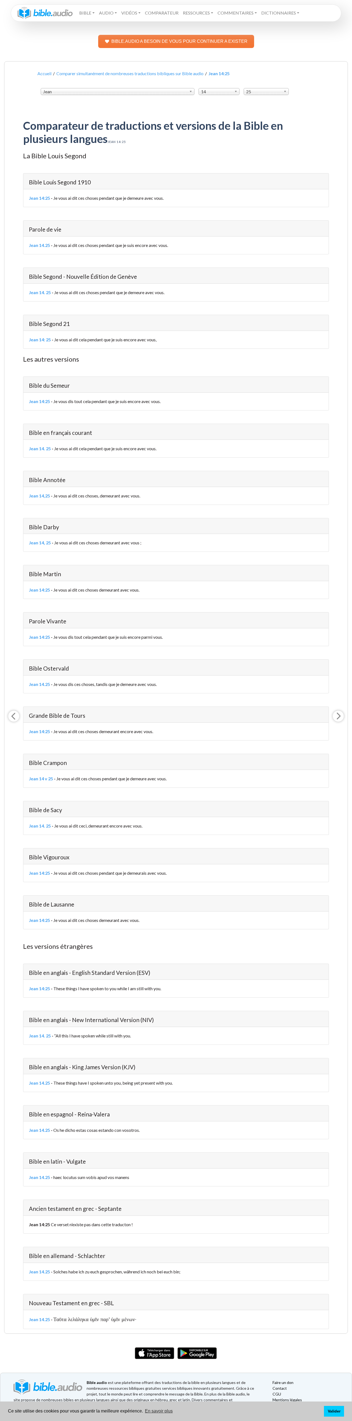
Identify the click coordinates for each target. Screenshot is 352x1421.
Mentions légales (287, 1399)
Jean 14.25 (39, 245)
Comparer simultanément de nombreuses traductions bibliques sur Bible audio (130, 73)
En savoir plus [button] (159, 1411)
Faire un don (283, 1382)
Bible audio (97, 1382)
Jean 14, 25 (40, 542)
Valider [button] (334, 1411)
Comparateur (161, 12)
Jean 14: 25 (40, 339)
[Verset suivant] (338, 716)
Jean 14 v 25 (41, 778)
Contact (280, 1388)
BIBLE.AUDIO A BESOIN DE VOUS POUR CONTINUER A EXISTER (179, 41)
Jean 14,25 (39, 495)
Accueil (44, 73)
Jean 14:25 (39, 198)
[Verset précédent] (13, 716)
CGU (277, 1394)
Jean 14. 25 (40, 292)
